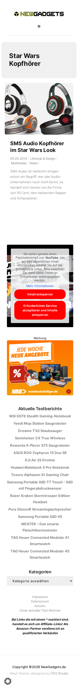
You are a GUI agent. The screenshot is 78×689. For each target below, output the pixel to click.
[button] (8, 681)
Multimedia (18, 163)
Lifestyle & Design (42, 158)
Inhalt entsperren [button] (40, 294)
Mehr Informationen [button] (40, 286)
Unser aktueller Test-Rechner (40, 610)
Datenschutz (40, 601)
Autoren (40, 606)
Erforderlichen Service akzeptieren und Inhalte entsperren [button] (40, 310)
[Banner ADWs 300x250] (40, 368)
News (34, 163)
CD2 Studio (59, 673)
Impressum (40, 597)
